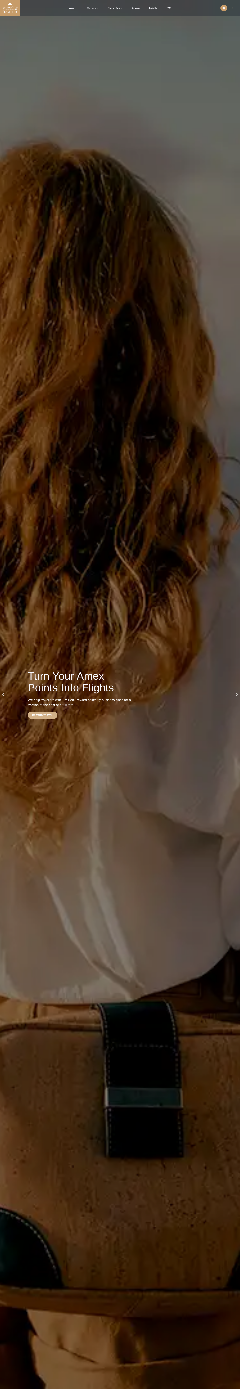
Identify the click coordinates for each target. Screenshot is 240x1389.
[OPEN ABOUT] (77, 8)
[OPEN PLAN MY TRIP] (121, 8)
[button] (3, 694)
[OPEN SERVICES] (97, 8)
